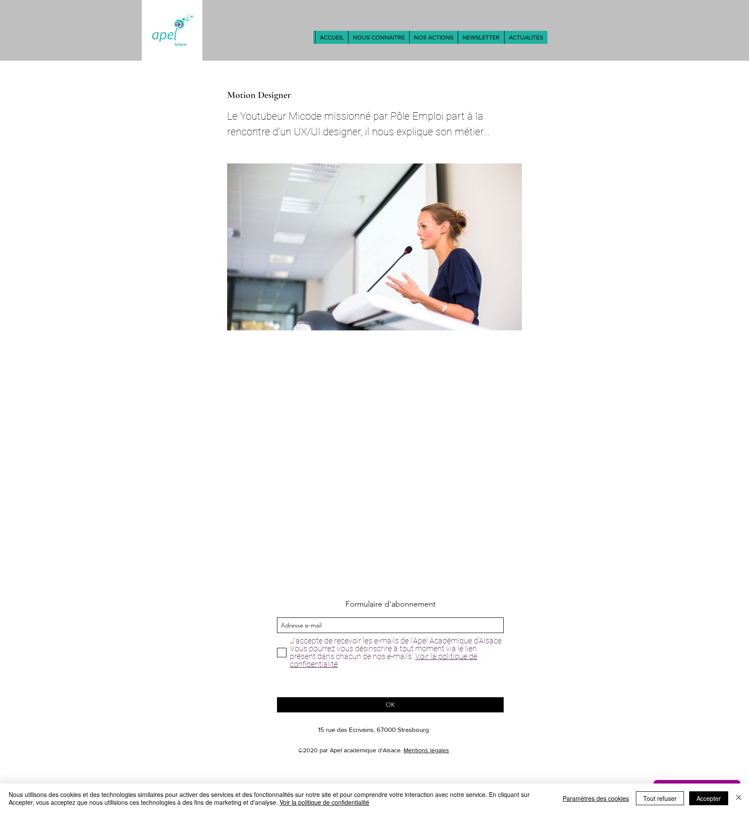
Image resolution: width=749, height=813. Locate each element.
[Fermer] (738, 798)
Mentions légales (426, 750)
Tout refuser (660, 798)
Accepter (709, 798)
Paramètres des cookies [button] (596, 798)
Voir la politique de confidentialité (324, 802)
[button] (378, 37)
